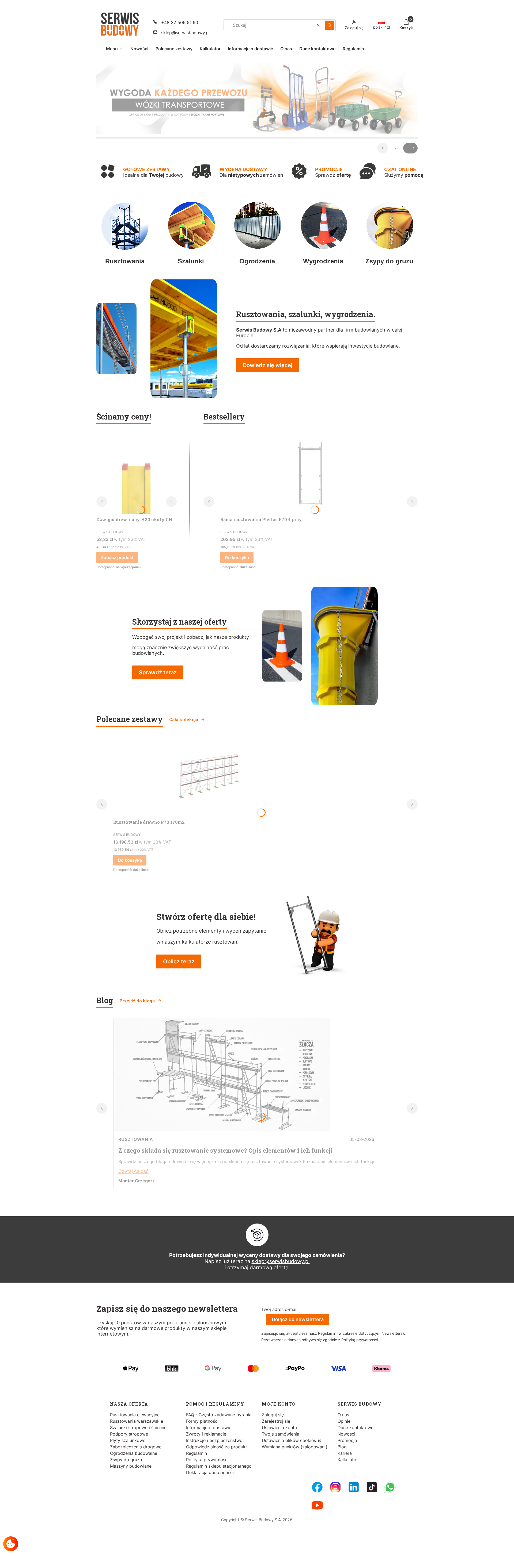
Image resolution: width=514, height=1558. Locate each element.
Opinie (344, 1421)
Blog (342, 1446)
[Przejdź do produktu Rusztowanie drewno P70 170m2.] (207, 777)
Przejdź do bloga (137, 1000)
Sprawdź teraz (158, 672)
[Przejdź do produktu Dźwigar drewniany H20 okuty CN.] (136, 474)
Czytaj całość (133, 1171)
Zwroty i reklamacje (206, 1434)
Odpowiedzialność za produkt (216, 1446)
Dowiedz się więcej (267, 365)
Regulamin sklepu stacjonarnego (219, 1466)
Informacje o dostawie (208, 1427)
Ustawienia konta (279, 1427)
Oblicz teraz (178, 961)
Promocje (347, 1440)
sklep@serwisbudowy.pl (185, 32)
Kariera (345, 1453)
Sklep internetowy (255, 1550)
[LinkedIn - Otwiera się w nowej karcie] (353, 1487)
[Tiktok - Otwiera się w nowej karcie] (372, 1487)
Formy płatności (202, 1421)
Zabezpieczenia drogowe (135, 1446)
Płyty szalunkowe (127, 1440)
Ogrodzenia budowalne (133, 1453)
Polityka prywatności (207, 1459)
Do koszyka (237, 557)
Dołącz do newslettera (298, 1319)
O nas (343, 1414)
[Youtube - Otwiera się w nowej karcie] (317, 1505)
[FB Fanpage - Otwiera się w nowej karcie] (317, 1487)
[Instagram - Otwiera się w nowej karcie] (335, 1487)
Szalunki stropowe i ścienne (138, 1427)
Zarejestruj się (276, 1421)
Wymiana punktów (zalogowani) (294, 1446)
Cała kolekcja (183, 719)
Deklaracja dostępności (210, 1472)
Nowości (346, 1434)
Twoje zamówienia (280, 1434)
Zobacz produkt (117, 557)
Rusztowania (135, 1139)
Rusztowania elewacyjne (135, 1414)
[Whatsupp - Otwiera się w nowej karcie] (390, 1487)
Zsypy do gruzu (126, 1459)
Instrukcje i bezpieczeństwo (214, 1440)
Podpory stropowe (129, 1434)
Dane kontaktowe (355, 1427)
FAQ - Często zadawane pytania (218, 1414)
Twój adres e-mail (279, 1309)
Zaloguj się (273, 1414)
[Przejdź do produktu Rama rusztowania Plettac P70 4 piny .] (310, 474)
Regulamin (196, 1453)
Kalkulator (348, 1459)
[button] (329, 25)
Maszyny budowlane (131, 1466)
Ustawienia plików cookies (289, 1440)
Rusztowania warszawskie (136, 1421)
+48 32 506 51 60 (179, 22)
